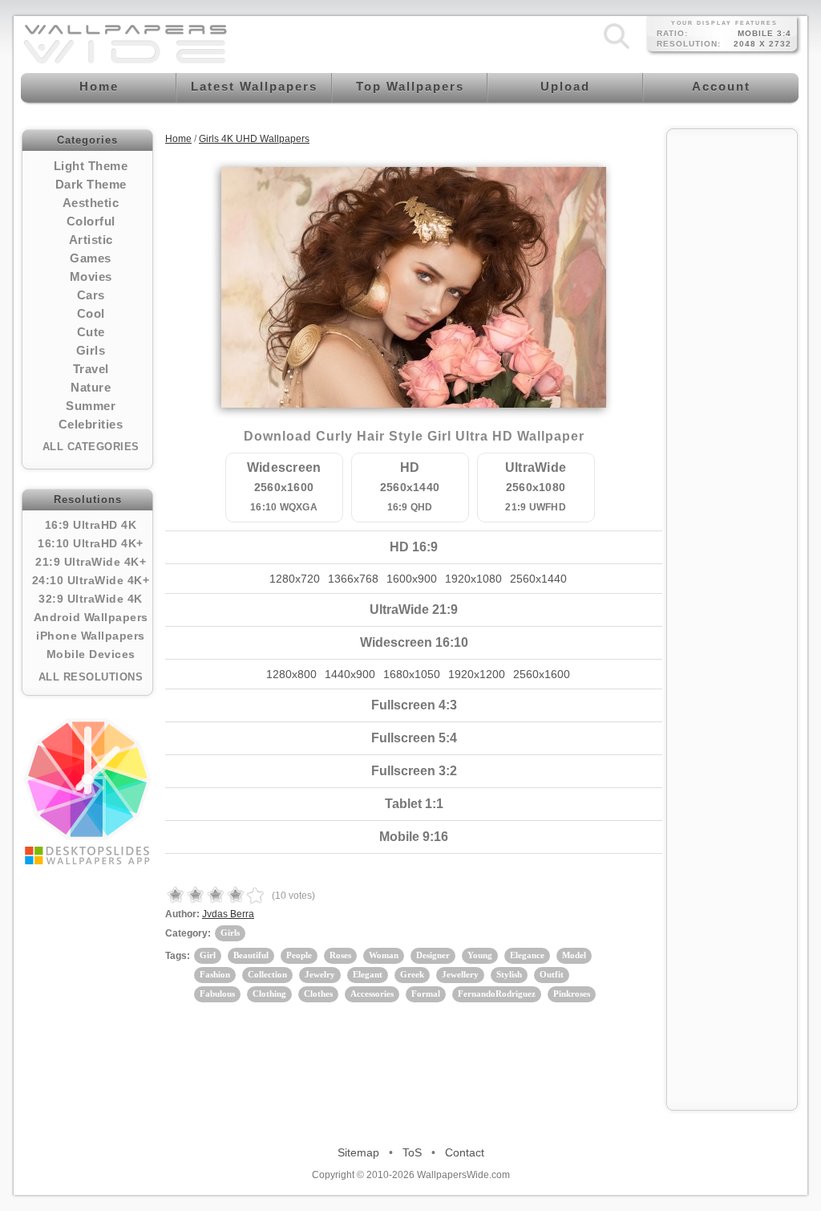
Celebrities (91, 424)
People (299, 955)
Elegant (367, 974)
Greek (412, 974)
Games (90, 258)
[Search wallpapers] (617, 49)
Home (178, 138)
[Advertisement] (732, 379)
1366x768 (353, 578)
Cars (91, 295)
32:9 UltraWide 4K (90, 598)
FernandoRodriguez (497, 993)
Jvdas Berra (228, 914)
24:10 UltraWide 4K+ (91, 580)
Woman (383, 955)
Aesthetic (91, 202)
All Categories (91, 447)
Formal (425, 993)
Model (574, 955)
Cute (91, 332)
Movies (91, 276)
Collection (267, 974)
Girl (208, 955)
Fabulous (217, 993)
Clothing (269, 993)
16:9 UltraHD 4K (91, 524)
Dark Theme (91, 184)
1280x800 (291, 674)
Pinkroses (571, 993)
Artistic (91, 239)
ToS (412, 1152)
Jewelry (320, 974)
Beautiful (251, 955)
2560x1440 (538, 578)
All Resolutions (91, 677)
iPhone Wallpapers (90, 635)
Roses (340, 955)
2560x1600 (541, 674)
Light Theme (91, 166)
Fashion (215, 974)
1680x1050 (411, 674)
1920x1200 (476, 674)
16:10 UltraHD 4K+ (91, 543)
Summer (90, 405)
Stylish (509, 974)
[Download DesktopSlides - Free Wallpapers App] (87, 791)
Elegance (527, 955)
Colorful (91, 221)
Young (479, 955)
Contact (464, 1152)
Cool (91, 313)
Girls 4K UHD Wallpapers (254, 138)
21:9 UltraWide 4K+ (90, 561)
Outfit (552, 974)
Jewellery (460, 974)
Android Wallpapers (91, 617)
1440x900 (350, 674)
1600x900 (411, 578)
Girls (91, 350)
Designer (433, 955)
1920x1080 (473, 578)
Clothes (318, 993)
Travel (91, 369)
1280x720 (294, 578)
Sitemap (358, 1152)
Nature (91, 387)
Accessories (372, 993)
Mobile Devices (91, 654)
